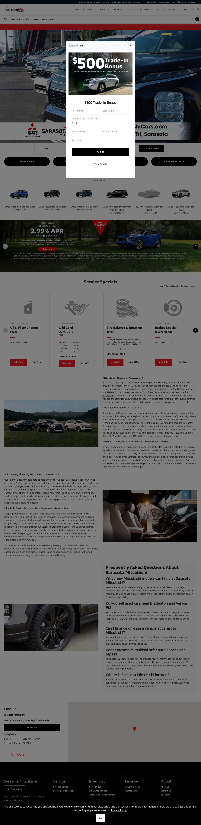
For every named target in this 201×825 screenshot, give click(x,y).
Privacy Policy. (119, 810)
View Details (100, 164)
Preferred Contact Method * (86, 118)
